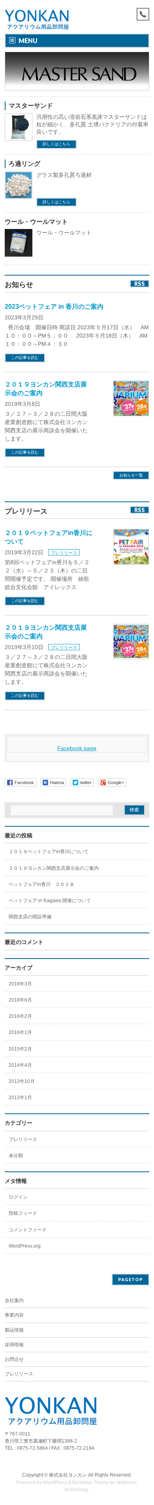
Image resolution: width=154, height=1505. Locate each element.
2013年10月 (22, 1081)
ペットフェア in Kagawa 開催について (50, 900)
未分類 (16, 1155)
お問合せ (14, 1359)
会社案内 (14, 1300)
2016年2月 (20, 1016)
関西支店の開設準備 (30, 917)
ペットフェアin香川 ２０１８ (41, 884)
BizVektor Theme (90, 1482)
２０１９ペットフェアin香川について (48, 851)
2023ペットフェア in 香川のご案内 (54, 306)
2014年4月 (20, 1065)
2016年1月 (20, 1032)
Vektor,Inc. (127, 1482)
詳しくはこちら (56, 144)
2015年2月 (20, 1049)
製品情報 (14, 1330)
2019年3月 (20, 984)
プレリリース (64, 552)
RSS (139, 283)
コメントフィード (28, 1230)
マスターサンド (31, 105)
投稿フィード (23, 1213)
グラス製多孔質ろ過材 (64, 175)
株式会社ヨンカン (68, 1475)
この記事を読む (25, 357)
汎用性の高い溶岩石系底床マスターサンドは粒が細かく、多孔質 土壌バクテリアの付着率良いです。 (92, 124)
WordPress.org (25, 1246)
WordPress (55, 1482)
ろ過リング (24, 163)
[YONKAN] (37, 20)
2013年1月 (20, 1097)
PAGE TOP (143, 1452)
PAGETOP (130, 1279)
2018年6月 (20, 1000)
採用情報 (14, 1344)
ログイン (18, 1197)
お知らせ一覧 (131, 475)
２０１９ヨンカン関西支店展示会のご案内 (54, 868)
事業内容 (14, 1315)
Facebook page (76, 748)
